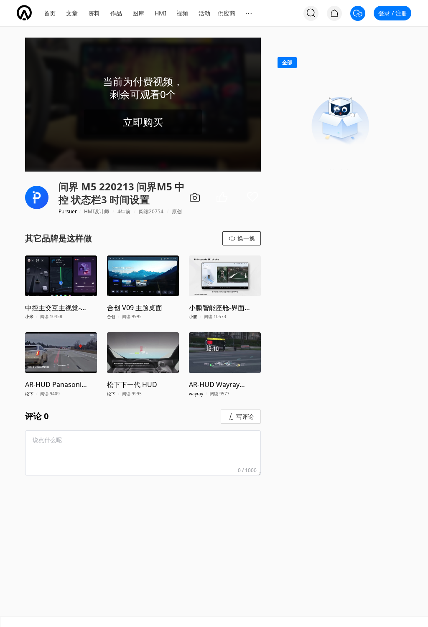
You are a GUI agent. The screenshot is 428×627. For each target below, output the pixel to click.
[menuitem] (50, 13)
